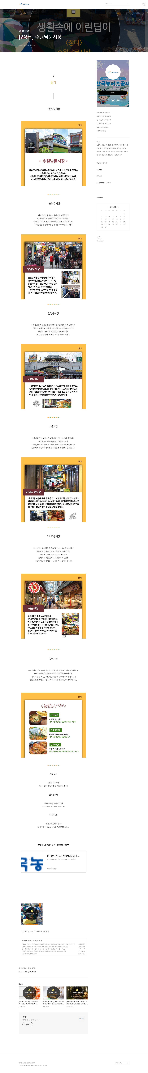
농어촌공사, (109, 155)
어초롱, (108, 151)
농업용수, (108, 145)
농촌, (126, 145)
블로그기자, (115, 145)
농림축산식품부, (101, 145)
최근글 (99, 163)
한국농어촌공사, (101, 155)
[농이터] (31, 4)
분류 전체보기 (103, 112)
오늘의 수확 (101, 131)
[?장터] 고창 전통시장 (28, 954)
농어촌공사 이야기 (104, 120)
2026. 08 (113, 207)
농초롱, (113, 151)
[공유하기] (29, 931)
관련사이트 (118, 1063)
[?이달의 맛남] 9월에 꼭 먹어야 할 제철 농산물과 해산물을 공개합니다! (42, 949)
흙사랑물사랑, (112, 148)
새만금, (106, 148)
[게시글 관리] (31, 931)
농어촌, (126, 151)
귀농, (98, 148)
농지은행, (99, 151)
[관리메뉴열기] (144, 3)
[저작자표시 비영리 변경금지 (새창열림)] (46, 931)
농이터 (25, 1017)
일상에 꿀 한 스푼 (26, 940)
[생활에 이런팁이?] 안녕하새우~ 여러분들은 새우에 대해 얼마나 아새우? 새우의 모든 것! (47, 944)
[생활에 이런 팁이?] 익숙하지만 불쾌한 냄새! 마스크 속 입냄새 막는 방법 (43, 951)
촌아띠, (124, 148)
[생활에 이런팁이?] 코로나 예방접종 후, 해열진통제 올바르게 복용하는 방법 (44, 946)
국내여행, (121, 145)
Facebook (100, 183)
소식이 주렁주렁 (104, 116)
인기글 (105, 163)
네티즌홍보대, (119, 151)
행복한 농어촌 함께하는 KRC (30, 1020)
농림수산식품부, (117, 155)
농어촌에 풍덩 (103, 127)
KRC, (101, 148)
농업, (104, 151)
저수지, (119, 148)
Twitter (108, 183)
